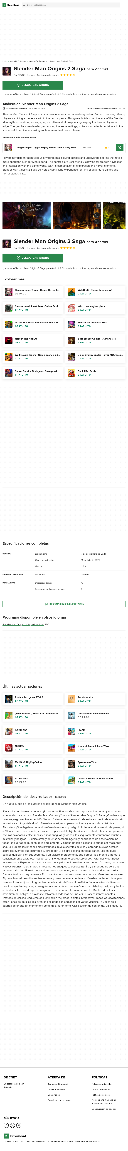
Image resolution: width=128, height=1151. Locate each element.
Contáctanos (54, 1095)
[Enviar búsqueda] (24, 4)
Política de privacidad (102, 1084)
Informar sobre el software (66, 604)
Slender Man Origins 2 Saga (61, 68)
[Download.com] (10, 5)
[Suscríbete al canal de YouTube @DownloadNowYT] (18, 1125)
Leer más (122, 108)
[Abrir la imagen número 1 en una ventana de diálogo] (77, 215)
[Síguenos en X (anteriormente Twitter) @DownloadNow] (12, 1125)
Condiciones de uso (101, 1089)
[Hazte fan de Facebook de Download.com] (6, 1125)
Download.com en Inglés (59, 1100)
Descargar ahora (35, 85)
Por (19, 75)
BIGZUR (62, 797)
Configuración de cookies (104, 1109)
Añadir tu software (56, 1089)
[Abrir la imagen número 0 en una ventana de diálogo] (26, 215)
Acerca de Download (58, 1084)
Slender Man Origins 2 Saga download (23, 624)
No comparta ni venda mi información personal (104, 1102)
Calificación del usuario (48, 75)
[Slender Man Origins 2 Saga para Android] (6, 71)
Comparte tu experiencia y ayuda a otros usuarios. (89, 94)
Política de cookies (101, 1095)
